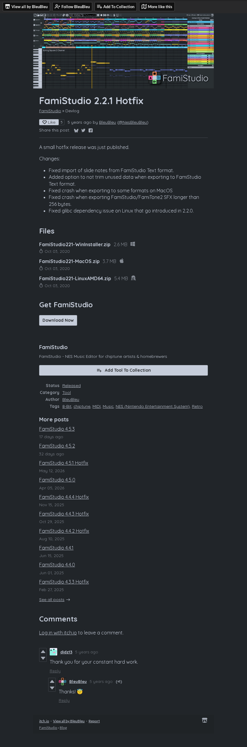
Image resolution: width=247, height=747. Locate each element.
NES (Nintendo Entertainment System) (153, 406)
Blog (63, 727)
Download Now (58, 320)
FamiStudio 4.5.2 (57, 446)
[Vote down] (42, 658)
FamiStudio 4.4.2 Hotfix (64, 531)
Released (71, 385)
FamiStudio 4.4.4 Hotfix (64, 497)
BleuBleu (107, 122)
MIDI (96, 406)
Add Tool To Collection (128, 370)
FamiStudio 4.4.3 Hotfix (64, 514)
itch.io (44, 721)
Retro (197, 406)
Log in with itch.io (58, 633)
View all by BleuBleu (69, 721)
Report (94, 721)
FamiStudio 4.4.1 (56, 548)
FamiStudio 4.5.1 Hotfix (63, 463)
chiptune (81, 406)
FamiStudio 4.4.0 (57, 565)
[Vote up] (42, 651)
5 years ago (86, 651)
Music (108, 406)
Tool (66, 392)
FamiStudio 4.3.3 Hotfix (64, 582)
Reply (55, 670)
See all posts (51, 599)
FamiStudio (50, 110)
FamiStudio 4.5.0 (57, 480)
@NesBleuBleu (133, 122)
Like (51, 122)
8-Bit (66, 406)
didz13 (66, 651)
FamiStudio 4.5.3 (57, 429)
